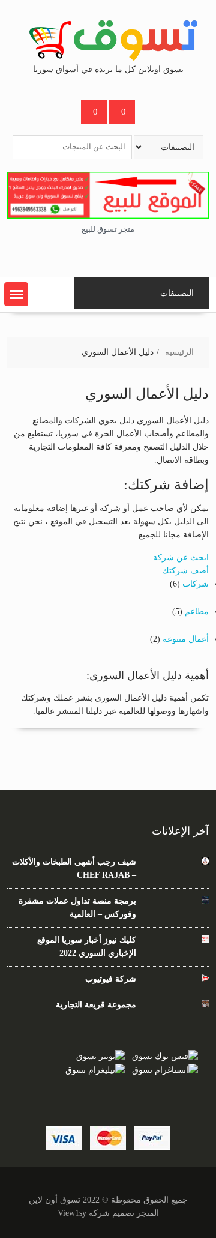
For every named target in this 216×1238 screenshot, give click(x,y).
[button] (16, 294)
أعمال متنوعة (186, 639)
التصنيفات (177, 293)
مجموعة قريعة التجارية (96, 1004)
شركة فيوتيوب (110, 978)
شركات (195, 583)
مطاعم (197, 611)
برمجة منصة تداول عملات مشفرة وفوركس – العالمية (77, 907)
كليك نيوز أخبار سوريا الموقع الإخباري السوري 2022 (86, 946)
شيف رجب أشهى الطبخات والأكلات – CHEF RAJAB (74, 868)
